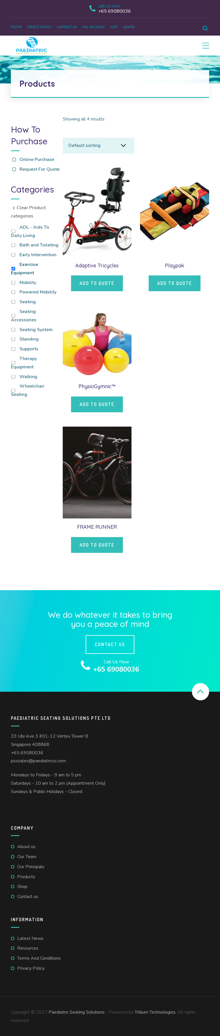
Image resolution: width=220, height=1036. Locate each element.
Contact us (67, 27)
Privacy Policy (31, 968)
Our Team (26, 857)
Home (16, 27)
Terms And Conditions (39, 958)
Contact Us (110, 644)
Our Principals (30, 867)
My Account (93, 27)
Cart (114, 27)
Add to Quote (97, 283)
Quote (129, 27)
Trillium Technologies (155, 1012)
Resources (27, 948)
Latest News (39, 27)
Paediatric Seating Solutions (77, 1012)
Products (26, 877)
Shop (22, 886)
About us (26, 846)
